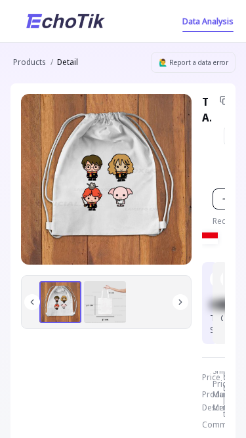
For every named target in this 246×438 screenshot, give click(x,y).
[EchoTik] (65, 21)
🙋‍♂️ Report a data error (193, 62)
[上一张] (32, 302)
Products (29, 62)
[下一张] (180, 302)
